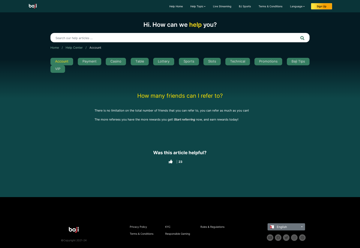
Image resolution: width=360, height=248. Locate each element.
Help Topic (196, 6)
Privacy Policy (138, 226)
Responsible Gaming (177, 233)
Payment (89, 61)
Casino (115, 61)
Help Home (176, 6)
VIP (57, 69)
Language (296, 6)
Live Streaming (222, 6)
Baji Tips (298, 61)
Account (95, 47)
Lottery (164, 61)
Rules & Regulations (212, 226)
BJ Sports (245, 6)
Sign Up (321, 6)
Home (54, 47)
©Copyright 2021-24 (74, 240)
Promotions (268, 61)
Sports (189, 61)
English (281, 227)
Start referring (184, 119)
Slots (212, 61)
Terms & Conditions (271, 6)
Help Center (74, 47)
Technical (237, 61)
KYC (167, 226)
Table (139, 61)
